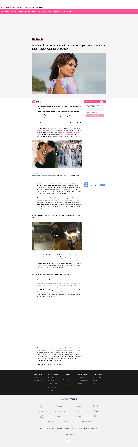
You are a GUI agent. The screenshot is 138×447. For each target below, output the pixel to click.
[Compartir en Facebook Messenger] (77, 122)
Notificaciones (52, 387)
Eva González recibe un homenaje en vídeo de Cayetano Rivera (50, 274)
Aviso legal (42, 428)
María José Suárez (57, 364)
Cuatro (94, 383)
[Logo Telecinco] (60, 406)
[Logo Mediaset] (69, 399)
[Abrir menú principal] (135, 11)
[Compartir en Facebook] (80, 122)
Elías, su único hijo (64, 134)
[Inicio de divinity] (2, 11)
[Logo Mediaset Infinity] (42, 406)
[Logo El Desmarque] (42, 411)
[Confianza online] (69, 441)
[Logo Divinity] (96, 406)
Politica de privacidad (60, 428)
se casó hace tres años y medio (69, 132)
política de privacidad (94, 112)
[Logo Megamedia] (70, 434)
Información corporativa (50, 428)
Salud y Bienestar (82, 386)
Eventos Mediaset (68, 382)
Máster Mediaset (67, 385)
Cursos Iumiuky (82, 383)
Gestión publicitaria (91, 428)
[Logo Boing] (78, 411)
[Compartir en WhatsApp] (70, 122)
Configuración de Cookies (71, 428)
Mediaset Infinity (97, 377)
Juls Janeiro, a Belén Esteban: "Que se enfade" (12, 7)
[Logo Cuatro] (78, 406)
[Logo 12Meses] (96, 416)
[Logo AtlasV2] (51, 421)
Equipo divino (39, 101)
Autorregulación (52, 390)
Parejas (7, 11)
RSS (97, 428)
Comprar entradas (83, 380)
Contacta (51, 380)
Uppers (95, 386)
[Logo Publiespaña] (69, 421)
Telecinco (95, 380)
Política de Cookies (82, 428)
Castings (50, 377)
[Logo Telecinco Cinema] (78, 416)
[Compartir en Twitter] (74, 122)
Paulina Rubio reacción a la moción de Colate (34, 7)
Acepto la (92, 112)
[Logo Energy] (96, 411)
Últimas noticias (38, 380)
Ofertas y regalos (82, 377)
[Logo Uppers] (60, 416)
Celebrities (37, 377)
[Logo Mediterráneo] (87, 421)
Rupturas (37, 38)
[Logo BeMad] (41, 416)
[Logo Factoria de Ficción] (60, 411)
